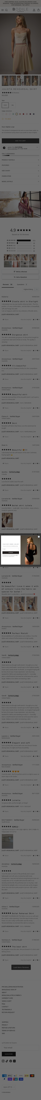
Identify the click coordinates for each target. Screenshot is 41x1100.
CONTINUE (10, 552)
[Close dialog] (39, 536)
